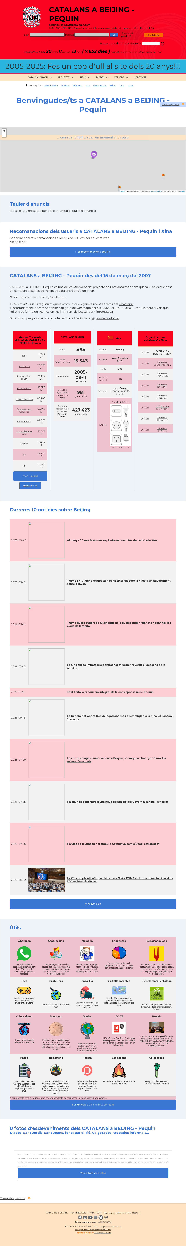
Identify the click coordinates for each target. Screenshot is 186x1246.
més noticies (93, 903)
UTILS (83, 77)
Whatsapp (77, 85)
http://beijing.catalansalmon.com (117, 1213)
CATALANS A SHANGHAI (162, 407)
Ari (24, 465)
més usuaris (30, 476)
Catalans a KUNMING (162, 374)
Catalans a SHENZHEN (162, 418)
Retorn (113, 85)
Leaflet (122, 191)
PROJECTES (64, 77)
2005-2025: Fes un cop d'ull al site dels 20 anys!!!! (93, 66)
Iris (24, 454)
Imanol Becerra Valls (24, 432)
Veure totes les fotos (93, 1173)
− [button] (4, 135)
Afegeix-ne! (18, 242)
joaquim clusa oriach (24, 377)
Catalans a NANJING (162, 385)
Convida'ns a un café (102, 1233)
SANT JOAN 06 (51, 85)
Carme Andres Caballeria (24, 410)
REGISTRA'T (153, 35)
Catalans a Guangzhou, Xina (162, 363)
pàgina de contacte (105, 318)
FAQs (122, 85)
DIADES (100, 77)
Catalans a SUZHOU (162, 429)
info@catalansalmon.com (110, 1227)
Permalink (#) (147, 28)
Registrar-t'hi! (30, 485)
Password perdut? (127, 35)
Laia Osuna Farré (24, 399)
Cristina (24, 443)
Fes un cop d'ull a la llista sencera (93, 1104)
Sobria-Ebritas (24, 421)
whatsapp (126, 304)
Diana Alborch (24, 388)
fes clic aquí (58, 297)
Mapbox (182, 191)
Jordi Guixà (24, 366)
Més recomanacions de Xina (93, 251)
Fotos (130, 85)
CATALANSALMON (38, 77)
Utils (88, 85)
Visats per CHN (100, 85)
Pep (24, 355)
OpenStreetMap (156, 191)
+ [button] (4, 131)
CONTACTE (140, 77)
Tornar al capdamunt (170, 104)
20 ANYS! (65, 85)
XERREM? (119, 77)
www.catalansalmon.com (118, 28)
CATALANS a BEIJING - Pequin (162, 352)
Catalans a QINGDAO (162, 396)
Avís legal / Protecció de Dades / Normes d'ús (93, 1230)
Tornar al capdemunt (12, 1198)
